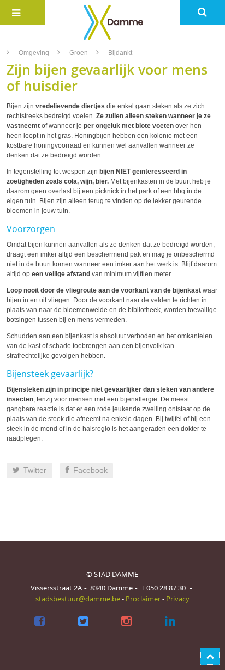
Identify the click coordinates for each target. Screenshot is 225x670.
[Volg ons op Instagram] (127, 621)
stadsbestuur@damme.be (77, 599)
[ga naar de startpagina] (112, 22)
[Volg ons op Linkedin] (170, 621)
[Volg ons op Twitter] (83, 621)
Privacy (178, 599)
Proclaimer (143, 599)
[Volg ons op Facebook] (39, 621)
